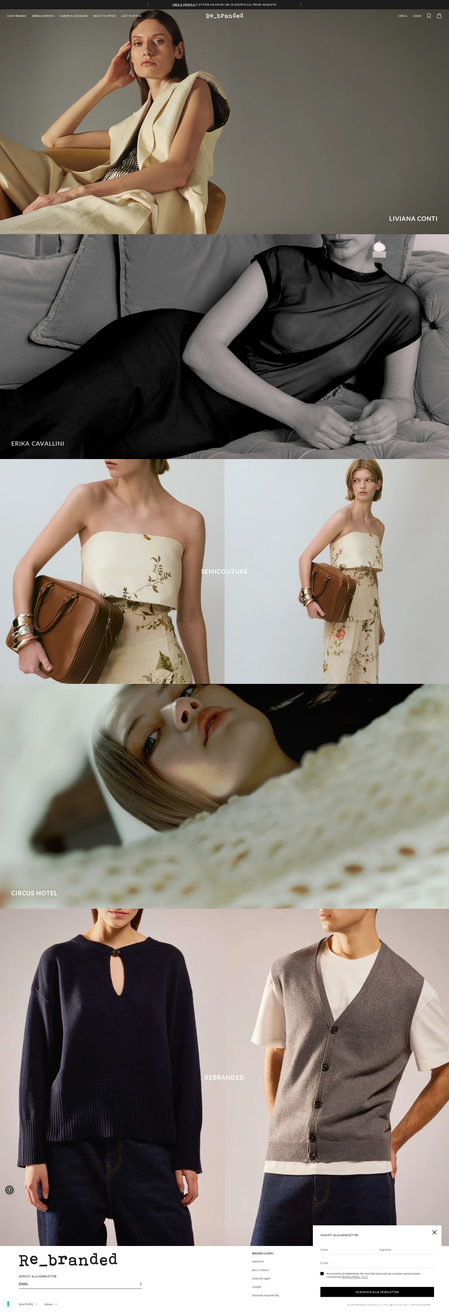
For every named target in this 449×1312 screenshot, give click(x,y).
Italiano (48, 1304)
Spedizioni (258, 1261)
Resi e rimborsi (260, 1269)
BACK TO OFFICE (105, 15)
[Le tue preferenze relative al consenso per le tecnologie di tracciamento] (8, 1303)
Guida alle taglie (261, 1278)
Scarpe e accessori (74, 15)
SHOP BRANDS (16, 15)
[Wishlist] (429, 16)
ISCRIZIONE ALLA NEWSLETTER (377, 1292)
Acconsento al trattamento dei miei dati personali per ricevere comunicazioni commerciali (373, 1275)
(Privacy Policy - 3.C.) (355, 1277)
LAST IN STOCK (131, 15)
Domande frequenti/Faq (265, 1295)
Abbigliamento (43, 15)
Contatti (256, 1286)
